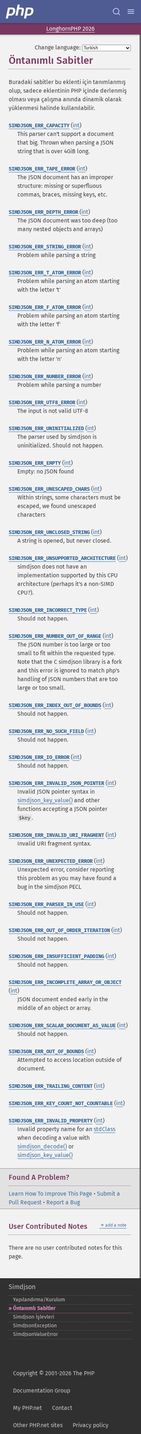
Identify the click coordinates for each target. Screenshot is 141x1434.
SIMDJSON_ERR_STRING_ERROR (45, 247)
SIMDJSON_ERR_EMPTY (35, 463)
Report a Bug (63, 1202)
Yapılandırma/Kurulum (39, 1300)
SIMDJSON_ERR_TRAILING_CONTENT (51, 1086)
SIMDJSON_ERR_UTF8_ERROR (42, 403)
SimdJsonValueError (35, 1334)
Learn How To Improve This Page (50, 1193)
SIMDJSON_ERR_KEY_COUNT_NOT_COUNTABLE (61, 1103)
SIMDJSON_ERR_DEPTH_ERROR (43, 212)
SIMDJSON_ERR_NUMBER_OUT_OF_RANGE (55, 636)
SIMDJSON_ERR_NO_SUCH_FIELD (46, 731)
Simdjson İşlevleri (33, 1317)
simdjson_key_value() (45, 800)
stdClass (104, 1129)
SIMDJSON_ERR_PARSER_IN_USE (46, 904)
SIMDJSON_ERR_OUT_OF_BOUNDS (46, 1052)
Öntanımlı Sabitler (34, 1308)
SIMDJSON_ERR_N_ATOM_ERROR (45, 342)
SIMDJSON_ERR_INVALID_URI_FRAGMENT (56, 835)
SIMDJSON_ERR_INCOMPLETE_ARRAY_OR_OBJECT (65, 982)
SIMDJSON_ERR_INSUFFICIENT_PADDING (56, 956)
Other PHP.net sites (38, 1425)
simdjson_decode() (42, 1146)
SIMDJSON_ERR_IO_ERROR (39, 757)
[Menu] (131, 11)
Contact (62, 1407)
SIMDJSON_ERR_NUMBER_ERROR (45, 377)
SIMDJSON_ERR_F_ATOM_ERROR (45, 307)
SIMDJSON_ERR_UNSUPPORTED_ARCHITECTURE (62, 558)
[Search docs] (116, 11)
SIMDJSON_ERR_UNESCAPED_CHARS (49, 489)
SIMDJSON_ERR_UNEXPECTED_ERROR (51, 861)
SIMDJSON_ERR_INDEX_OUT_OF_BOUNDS (55, 705)
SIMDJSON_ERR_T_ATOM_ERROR (45, 273)
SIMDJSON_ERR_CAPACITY (39, 126)
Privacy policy (90, 1425)
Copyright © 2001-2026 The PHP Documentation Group (53, 1382)
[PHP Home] (20, 11)
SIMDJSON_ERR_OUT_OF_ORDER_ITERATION (59, 930)
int (76, 125)
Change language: (58, 47)
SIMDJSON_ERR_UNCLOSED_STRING (49, 532)
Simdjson (22, 1287)
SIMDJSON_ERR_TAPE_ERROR (42, 169)
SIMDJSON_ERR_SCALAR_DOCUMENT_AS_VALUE (62, 1026)
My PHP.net (27, 1407)
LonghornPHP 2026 (70, 28)
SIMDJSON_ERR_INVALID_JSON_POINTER (56, 783)
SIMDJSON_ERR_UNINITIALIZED (46, 428)
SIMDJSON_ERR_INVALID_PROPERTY (51, 1121)
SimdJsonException (35, 1326)
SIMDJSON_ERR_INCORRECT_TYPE (48, 610)
